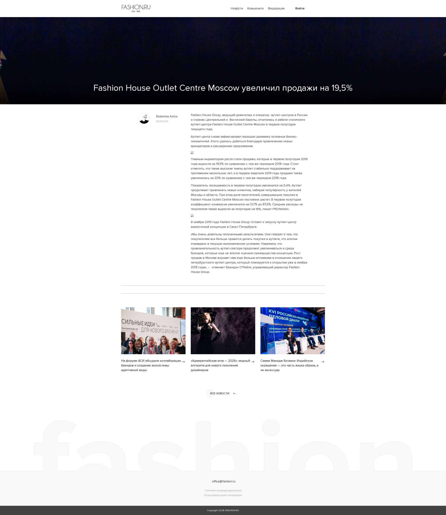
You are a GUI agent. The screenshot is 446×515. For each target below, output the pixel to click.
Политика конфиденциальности (223, 490)
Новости (237, 8)
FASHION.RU (232, 510)
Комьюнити (255, 8)
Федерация (276, 8)
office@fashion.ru (224, 481)
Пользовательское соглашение (223, 495)
